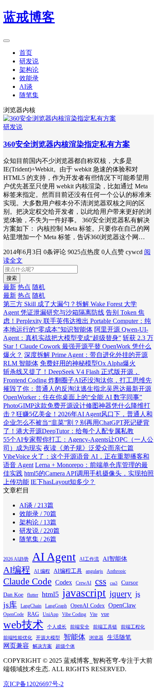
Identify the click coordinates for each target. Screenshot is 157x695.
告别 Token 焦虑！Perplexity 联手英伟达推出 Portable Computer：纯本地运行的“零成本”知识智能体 (77, 321)
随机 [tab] (38, 287)
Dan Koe (13, 595)
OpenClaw (122, 605)
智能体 (74, 637)
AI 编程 (42, 571)
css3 (114, 583)
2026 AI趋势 (16, 559)
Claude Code (27, 581)
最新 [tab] (9, 287)
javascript (84, 593)
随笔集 (29, 95)
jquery (120, 594)
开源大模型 (48, 638)
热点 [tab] (24, 287)
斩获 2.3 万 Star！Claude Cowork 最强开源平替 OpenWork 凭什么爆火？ (78, 346)
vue (105, 614)
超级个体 (65, 646)
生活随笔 (119, 637)
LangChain (31, 606)
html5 (50, 594)
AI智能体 (115, 558)
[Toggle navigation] (6, 41)
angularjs (94, 571)
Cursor (129, 582)
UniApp (50, 614)
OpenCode (13, 614)
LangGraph (56, 606)
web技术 (23, 625)
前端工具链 (105, 627)
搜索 (11, 278)
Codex (63, 582)
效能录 (29, 78)
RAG (33, 614)
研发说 (29, 61)
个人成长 (56, 627)
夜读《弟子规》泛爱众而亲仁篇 (88, 448)
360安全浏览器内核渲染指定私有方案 (66, 144)
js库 (10, 604)
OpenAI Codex (87, 606)
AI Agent (54, 556)
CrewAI (83, 583)
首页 (25, 52)
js (137, 594)
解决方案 (42, 646)
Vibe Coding (74, 614)
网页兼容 (16, 645)
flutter (32, 595)
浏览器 (96, 638)
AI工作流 (89, 559)
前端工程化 (133, 627)
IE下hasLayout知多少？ (63, 481)
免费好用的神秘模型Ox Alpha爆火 (88, 363)
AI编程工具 (68, 571)
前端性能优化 (17, 638)
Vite (93, 614)
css (100, 581)
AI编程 (16, 570)
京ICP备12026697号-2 (33, 683)
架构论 (29, 69)
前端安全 (79, 627)
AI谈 (26, 86)
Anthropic (116, 571)
